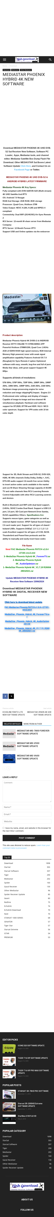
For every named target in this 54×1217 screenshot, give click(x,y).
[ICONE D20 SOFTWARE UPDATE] (9, 1048)
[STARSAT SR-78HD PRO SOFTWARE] (9, 1094)
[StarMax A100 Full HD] (9, 1119)
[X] (11, 696)
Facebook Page (22, 170)
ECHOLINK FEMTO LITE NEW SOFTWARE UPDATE (14, 713)
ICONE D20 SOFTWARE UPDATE (31, 1046)
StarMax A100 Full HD (27, 1116)
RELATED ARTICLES (12, 724)
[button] (4, 59)
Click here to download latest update (23, 602)
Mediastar (15, 70)
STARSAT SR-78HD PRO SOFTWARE (33, 1091)
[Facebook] (5, 696)
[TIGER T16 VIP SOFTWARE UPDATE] (9, 1061)
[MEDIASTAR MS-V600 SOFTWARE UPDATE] (9, 758)
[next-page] (8, 768)
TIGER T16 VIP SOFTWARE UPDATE (33, 1058)
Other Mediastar (26, 70)
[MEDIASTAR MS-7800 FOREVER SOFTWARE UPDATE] (9, 733)
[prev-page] (4, 768)
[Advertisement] (27, 28)
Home (5, 66)
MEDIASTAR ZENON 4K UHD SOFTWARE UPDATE (39, 713)
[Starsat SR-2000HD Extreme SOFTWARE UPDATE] (9, 1106)
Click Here (26, 166)
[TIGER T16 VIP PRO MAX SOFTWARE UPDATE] (9, 1073)
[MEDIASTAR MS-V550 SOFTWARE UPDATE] (9, 746)
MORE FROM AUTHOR (33, 724)
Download (13, 66)
